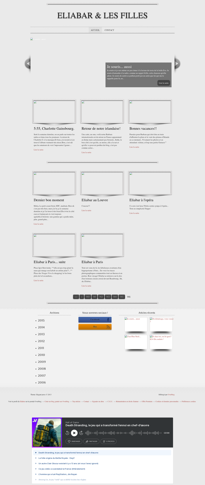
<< (76, 296)
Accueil (95, 30)
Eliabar (22, 401)
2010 (41, 355)
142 (101, 296)
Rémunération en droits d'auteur (127, 401)
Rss (95, 327)
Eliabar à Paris (92, 261)
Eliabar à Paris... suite (50, 261)
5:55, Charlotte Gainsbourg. (54, 128)
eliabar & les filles (102, 14)
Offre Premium (147, 401)
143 (108, 296)
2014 (41, 327)
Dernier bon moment (49, 199)
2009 (42, 362)
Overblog (171, 394)
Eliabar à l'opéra (141, 199)
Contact (109, 30)
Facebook (94, 319)
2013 (41, 334)
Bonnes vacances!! (143, 128)
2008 (42, 368)
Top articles (76, 401)
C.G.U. (110, 401)
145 (122, 296)
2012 (41, 341)
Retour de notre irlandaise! (101, 128)
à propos (110, 441)
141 (94, 296)
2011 (41, 348)
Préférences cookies (189, 401)
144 (115, 296)
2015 (41, 320)
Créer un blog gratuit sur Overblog (57, 401)
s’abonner (75, 441)
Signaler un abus (98, 401)
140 (88, 296)
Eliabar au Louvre (95, 199)
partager (93, 441)
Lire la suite (164, 83)
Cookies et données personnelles (167, 401)
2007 (41, 375)
